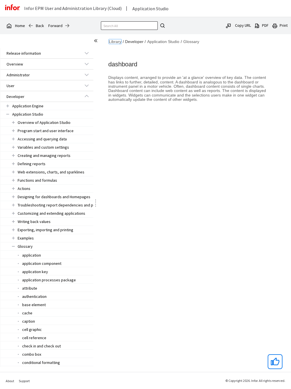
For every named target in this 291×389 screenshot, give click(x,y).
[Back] (31, 25)
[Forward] (67, 25)
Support (24, 381)
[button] (40, 53)
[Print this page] (274, 25)
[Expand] (86, 53)
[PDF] (257, 25)
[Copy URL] (228, 25)
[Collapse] (86, 96)
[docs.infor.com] (9, 25)
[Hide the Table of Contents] (97, 41)
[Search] (161, 25)
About (10, 381)
